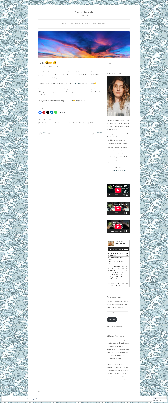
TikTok (87, 24)
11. (116, 274)
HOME (64, 24)
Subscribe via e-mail (114, 297)
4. (116, 260)
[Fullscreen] (127, 195)
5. (116, 262)
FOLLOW (112, 320)
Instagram (79, 24)
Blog (51, 123)
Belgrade (43, 123)
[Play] (109, 195)
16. (116, 285)
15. (116, 283)
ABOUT (70, 24)
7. (116, 266)
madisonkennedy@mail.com (118, 170)
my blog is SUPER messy (96, 133)
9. (116, 270)
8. (116, 268)
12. (116, 277)
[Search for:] (117, 63)
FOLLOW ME (102, 24)
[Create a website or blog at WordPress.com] (39, 391)
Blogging (50, 119)
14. (116, 281)
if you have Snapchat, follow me (45, 133)
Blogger (58, 123)
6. (116, 264)
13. (116, 279)
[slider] (125, 249)
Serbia (85, 123)
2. (116, 255)
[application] (118, 190)
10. (116, 272)
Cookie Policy (32, 399)
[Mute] (124, 195)
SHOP (94, 24)
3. (116, 257)
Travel (92, 123)
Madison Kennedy (84, 11)
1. (116, 253)
